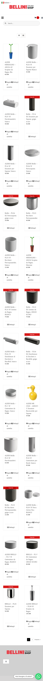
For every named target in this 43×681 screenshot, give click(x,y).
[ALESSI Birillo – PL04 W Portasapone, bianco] (32, 152)
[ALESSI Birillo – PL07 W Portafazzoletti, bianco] (10, 103)
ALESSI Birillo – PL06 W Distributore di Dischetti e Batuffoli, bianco (11, 356)
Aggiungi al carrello (9, 84)
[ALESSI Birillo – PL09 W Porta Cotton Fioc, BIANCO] (32, 494)
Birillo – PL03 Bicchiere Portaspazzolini (31, 215)
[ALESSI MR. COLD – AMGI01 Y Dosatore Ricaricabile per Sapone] (32, 392)
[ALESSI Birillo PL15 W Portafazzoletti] (10, 444)
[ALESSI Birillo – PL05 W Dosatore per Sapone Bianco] (32, 51)
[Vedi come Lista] (23, 35)
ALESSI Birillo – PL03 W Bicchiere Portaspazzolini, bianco (10, 260)
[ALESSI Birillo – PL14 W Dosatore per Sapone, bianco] (10, 152)
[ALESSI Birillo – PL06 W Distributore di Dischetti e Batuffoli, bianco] (10, 340)
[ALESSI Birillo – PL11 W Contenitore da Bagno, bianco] (10, 392)
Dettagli (15, 82)
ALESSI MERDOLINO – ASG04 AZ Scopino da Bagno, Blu (10, 67)
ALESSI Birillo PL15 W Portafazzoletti (10, 458)
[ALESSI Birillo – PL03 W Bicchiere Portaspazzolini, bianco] (10, 244)
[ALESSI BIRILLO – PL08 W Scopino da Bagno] (32, 593)
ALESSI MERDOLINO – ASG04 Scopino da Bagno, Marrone (31, 260)
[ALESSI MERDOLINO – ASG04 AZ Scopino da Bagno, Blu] (10, 51)
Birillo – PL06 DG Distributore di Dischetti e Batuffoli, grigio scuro (31, 356)
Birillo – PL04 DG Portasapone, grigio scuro (11, 215)
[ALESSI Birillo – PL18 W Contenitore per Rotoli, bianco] (32, 444)
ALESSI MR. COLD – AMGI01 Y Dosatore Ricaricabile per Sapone (32, 408)
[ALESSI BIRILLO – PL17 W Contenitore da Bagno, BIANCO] (10, 543)
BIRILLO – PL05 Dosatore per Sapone (10, 606)
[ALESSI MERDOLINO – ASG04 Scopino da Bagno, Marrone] (32, 244)
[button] (38, 676)
